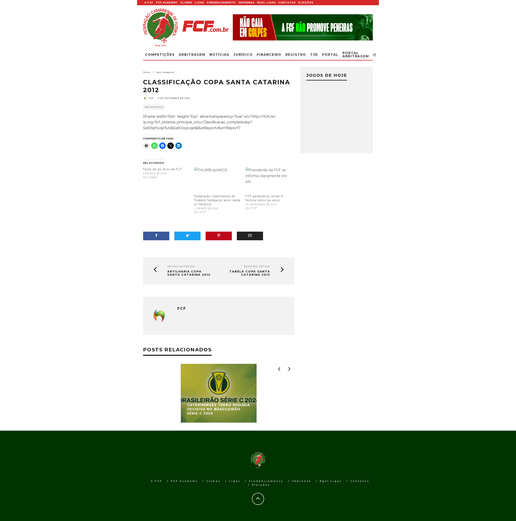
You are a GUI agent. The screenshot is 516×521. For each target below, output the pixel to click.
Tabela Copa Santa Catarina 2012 (249, 273)
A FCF (149, 2)
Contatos (287, 2)
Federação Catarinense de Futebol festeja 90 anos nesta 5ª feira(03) (217, 200)
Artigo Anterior (181, 266)
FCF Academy (166, 2)
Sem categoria (154, 107)
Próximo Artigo (257, 266)
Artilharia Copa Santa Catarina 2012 (188, 273)
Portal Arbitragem (355, 54)
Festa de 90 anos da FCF (162, 169)
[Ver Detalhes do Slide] (303, 27)
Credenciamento (221, 2)
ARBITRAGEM (192, 55)
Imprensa (246, 2)
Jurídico (243, 55)
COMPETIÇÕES (160, 55)
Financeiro (269, 55)
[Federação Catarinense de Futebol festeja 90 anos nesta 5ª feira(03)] (217, 180)
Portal (330, 55)
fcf (151, 98)
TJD (314, 55)
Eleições (305, 2)
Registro (295, 55)
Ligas (199, 2)
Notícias (219, 55)
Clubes (186, 2)
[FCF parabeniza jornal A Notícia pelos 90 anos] (269, 180)
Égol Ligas (266, 2)
